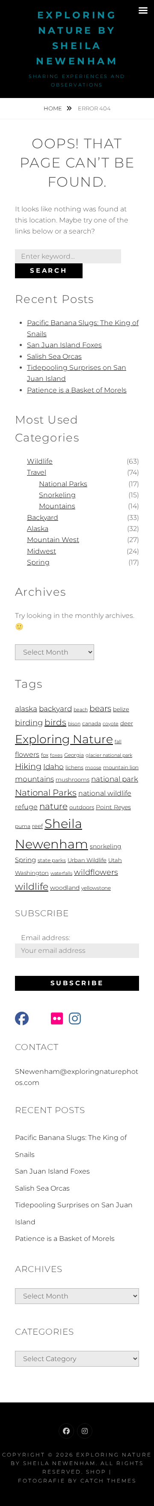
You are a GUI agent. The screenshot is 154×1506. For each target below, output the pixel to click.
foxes (56, 755)
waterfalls (61, 873)
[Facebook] (66, 1431)
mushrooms (72, 779)
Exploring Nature (64, 739)
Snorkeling (57, 495)
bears (100, 708)
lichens (74, 767)
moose (93, 767)
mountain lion (121, 767)
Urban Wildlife (87, 860)
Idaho (53, 766)
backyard (55, 708)
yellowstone (96, 888)
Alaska (37, 529)
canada (91, 724)
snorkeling (105, 846)
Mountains (57, 506)
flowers (27, 754)
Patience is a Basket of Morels (77, 390)
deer (126, 723)
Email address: (45, 938)
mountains (34, 779)
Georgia (74, 755)
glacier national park (109, 755)
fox (44, 755)
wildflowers (96, 872)
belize (121, 709)
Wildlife (40, 461)
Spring (38, 562)
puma (22, 826)
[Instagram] (84, 1431)
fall (118, 741)
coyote (110, 724)
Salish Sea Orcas (54, 356)
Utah (115, 860)
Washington (32, 873)
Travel (36, 472)
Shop (96, 1471)
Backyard (42, 518)
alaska (26, 708)
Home (53, 108)
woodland (65, 887)
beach (81, 710)
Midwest (41, 551)
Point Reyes (113, 807)
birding (29, 722)
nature (53, 806)
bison (74, 724)
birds (55, 722)
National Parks (63, 484)
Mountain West (53, 540)
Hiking (28, 766)
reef (37, 826)
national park (114, 779)
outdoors (81, 807)
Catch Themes (108, 1480)
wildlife (31, 886)
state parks (52, 860)
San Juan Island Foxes (64, 345)
